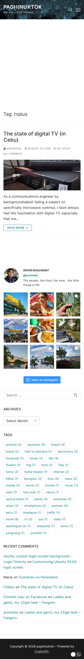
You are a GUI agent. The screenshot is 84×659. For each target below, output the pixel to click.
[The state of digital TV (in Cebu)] (42, 175)
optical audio (17, 499)
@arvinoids (30, 275)
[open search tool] (70, 10)
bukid (12, 451)
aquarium (36, 444)
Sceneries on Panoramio (38, 577)
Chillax (8, 587)
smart (12, 505)
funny (12, 472)
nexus (52, 492)
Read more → (17, 227)
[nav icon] (78, 9)
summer (60, 505)
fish (54, 458)
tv (28, 519)
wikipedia (46, 526)
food (47, 465)
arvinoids (13, 148)
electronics (68, 451)
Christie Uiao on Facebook (25, 597)
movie (32, 485)
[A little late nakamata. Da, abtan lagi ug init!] (68, 357)
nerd (11, 492)
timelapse (32, 512)
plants (41, 499)
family (36, 458)
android (14, 444)
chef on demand (38, 451)
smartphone (35, 505)
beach (58, 444)
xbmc (67, 526)
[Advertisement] (42, 63)
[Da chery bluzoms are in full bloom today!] (16, 304)
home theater (36, 472)
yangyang (15, 533)
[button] (76, 654)
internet (61, 472)
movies (52, 485)
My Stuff (64, 148)
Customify (41, 651)
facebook (15, 458)
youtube (38, 533)
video (59, 519)
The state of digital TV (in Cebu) (34, 137)
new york (31, 492)
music (71, 485)
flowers (13, 465)
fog (31, 465)
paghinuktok (22, 7)
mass (71, 478)
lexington (33, 478)
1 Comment (14, 153)
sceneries (62, 499)
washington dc (18, 526)
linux (53, 478)
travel (12, 519)
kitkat (12, 478)
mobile (13, 485)
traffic (53, 512)
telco (11, 512)
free (63, 465)
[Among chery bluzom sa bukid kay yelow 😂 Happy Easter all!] (16, 331)
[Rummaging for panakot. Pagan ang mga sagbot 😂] (68, 304)
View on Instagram (44, 380)
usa (43, 519)
